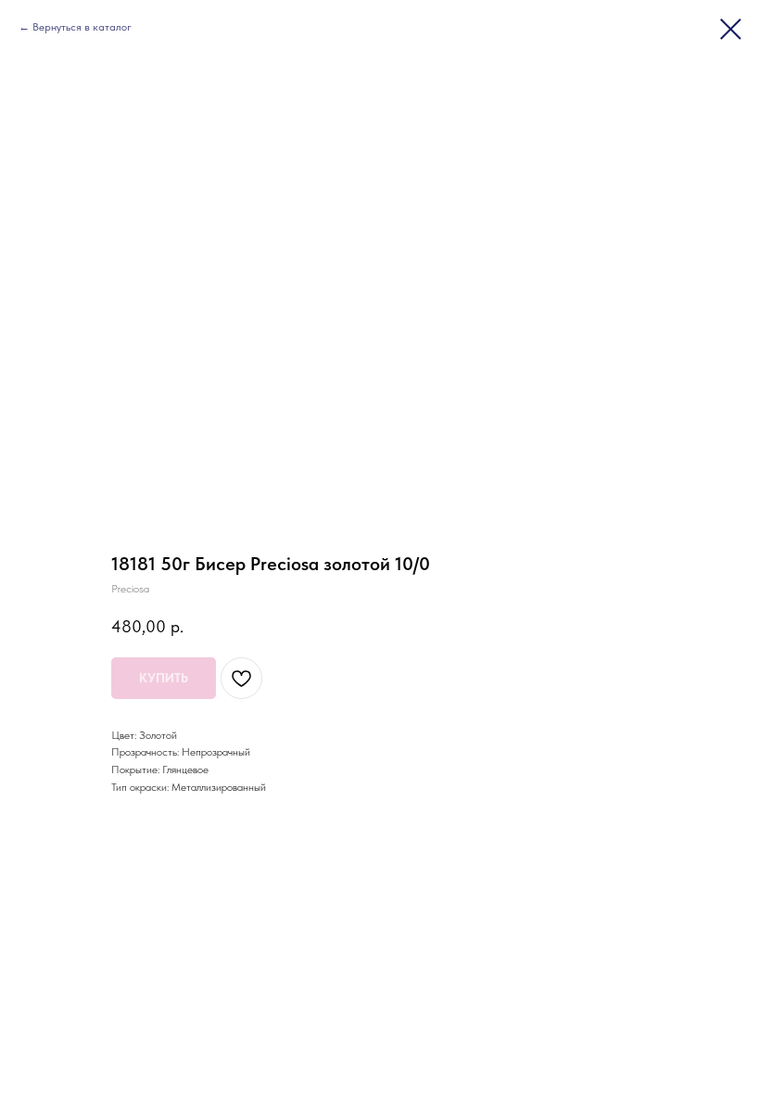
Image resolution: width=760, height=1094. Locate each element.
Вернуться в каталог (82, 26)
